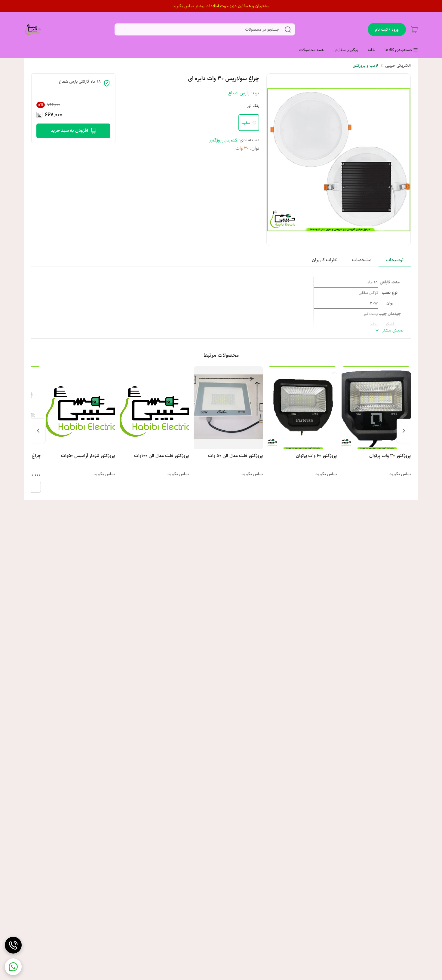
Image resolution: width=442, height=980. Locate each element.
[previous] (404, 431)
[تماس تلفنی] (13, 945)
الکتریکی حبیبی (398, 66)
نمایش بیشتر (393, 330)
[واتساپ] (13, 966)
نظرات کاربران (325, 260)
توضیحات (395, 260)
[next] (38, 431)
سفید (245, 122)
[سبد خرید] (414, 29)
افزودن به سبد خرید (69, 130)
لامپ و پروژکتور (365, 66)
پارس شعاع (238, 93)
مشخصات (361, 260)
